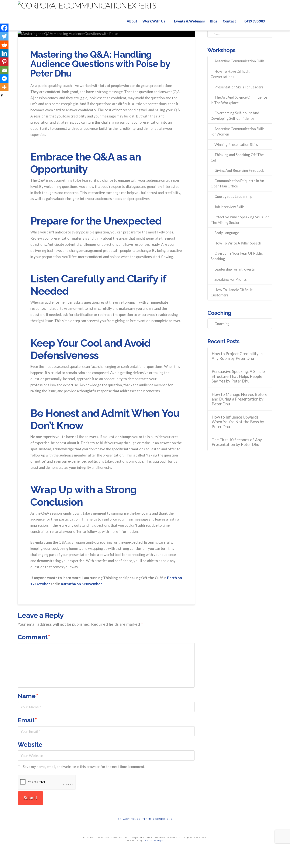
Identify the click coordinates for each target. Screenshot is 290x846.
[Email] (4, 70)
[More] (4, 87)
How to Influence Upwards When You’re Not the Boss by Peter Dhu (238, 422)
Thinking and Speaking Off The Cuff (237, 157)
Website (30, 744)
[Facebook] (4, 28)
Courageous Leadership (233, 196)
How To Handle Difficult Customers (232, 292)
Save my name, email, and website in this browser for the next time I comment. (84, 766)
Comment (34, 637)
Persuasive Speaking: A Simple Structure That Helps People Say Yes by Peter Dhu (238, 376)
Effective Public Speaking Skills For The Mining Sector (240, 220)
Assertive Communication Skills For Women (238, 132)
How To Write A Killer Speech (237, 243)
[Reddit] (4, 44)
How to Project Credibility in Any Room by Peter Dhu (237, 356)
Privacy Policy (129, 819)
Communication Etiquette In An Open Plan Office (237, 183)
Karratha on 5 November (81, 584)
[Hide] (1, 95)
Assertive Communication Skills (239, 61)
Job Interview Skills (229, 207)
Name (28, 696)
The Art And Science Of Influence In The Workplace (239, 100)
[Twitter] (4, 36)
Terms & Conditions (157, 819)
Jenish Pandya (153, 840)
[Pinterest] (4, 61)
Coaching (221, 323)
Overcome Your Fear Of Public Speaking (237, 256)
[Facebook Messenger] (4, 78)
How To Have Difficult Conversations (230, 74)
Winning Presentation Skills (236, 144)
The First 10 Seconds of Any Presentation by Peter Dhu (237, 442)
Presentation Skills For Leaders (238, 87)
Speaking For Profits (230, 279)
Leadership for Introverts (234, 269)
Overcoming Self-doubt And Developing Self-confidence (235, 116)
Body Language (226, 232)
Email (27, 720)
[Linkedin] (4, 53)
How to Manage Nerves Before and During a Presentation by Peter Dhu (239, 399)
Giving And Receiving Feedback (239, 170)
